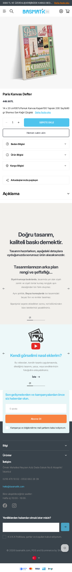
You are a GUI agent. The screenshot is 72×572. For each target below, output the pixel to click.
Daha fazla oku (61, 3)
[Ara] (11, 11)
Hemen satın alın (36, 132)
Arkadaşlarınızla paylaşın (24, 180)
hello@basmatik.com (13, 486)
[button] (3, 288)
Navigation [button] (4, 11)
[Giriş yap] (61, 11)
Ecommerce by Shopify (53, 550)
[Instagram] (14, 505)
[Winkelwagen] (67, 11)
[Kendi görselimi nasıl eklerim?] (36, 340)
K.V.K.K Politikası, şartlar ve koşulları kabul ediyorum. (35, 536)
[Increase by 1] (18, 122)
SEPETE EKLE (46, 122)
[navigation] (36, 317)
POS (33, 550)
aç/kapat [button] (68, 194)
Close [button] (36, 446)
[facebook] (5, 505)
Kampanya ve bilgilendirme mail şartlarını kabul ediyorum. (38, 427)
